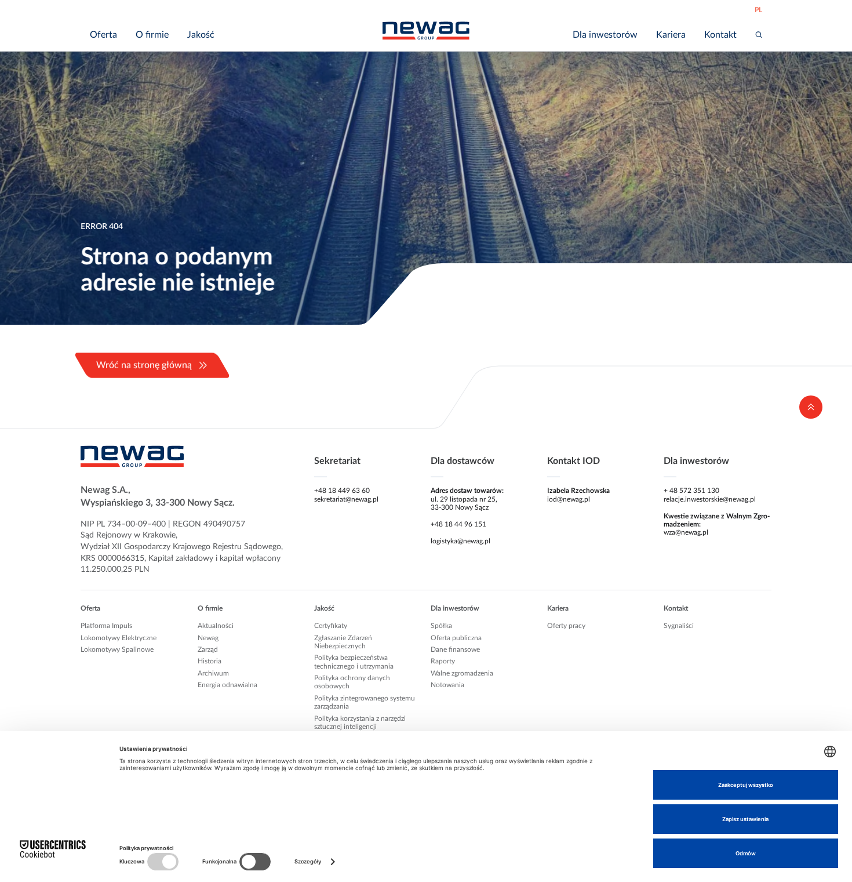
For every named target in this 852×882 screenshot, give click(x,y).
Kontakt (676, 608)
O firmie (210, 608)
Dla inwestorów (455, 608)
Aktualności (216, 625)
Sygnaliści (679, 625)
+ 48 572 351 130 (691, 490)
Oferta (90, 608)
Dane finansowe (455, 649)
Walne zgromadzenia (462, 673)
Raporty (443, 661)
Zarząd (208, 649)
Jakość (324, 608)
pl (758, 9)
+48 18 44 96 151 (458, 524)
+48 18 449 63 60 (342, 490)
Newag (208, 637)
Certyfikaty (330, 625)
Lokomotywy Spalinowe (117, 649)
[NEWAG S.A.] (426, 30)
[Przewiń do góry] (810, 407)
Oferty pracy (566, 625)
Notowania (447, 684)
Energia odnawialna (227, 684)
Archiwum (213, 673)
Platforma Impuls (106, 625)
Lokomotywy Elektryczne (118, 637)
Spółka (441, 625)
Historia (209, 661)
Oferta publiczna (456, 637)
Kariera (558, 608)
